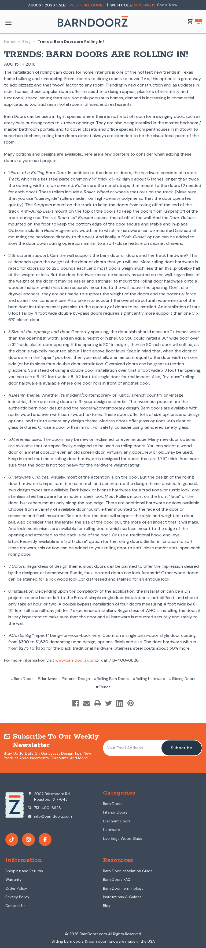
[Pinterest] (130, 703)
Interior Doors (115, 812)
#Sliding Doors (182, 678)
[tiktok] (11, 839)
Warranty (13, 879)
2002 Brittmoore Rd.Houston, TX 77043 (49, 796)
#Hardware (47, 678)
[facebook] (45, 839)
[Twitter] (108, 703)
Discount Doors (117, 821)
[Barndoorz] (93, 23)
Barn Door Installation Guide (128, 870)
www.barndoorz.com (75, 660)
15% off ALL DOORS (86, 5)
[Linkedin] (119, 703)
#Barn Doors (22, 678)
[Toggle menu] (8, 23)
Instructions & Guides (122, 896)
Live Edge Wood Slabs (122, 838)
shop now (167, 4)
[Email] (86, 703)
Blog (107, 905)
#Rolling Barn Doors (111, 678)
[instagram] (28, 839)
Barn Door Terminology (123, 888)
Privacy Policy (17, 896)
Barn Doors (113, 803)
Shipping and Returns (24, 870)
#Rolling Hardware (149, 678)
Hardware (111, 829)
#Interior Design (75, 678)
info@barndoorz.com (50, 816)
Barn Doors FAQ (116, 879)
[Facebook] (75, 703)
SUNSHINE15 (145, 5)
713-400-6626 (44, 807)
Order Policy (16, 888)
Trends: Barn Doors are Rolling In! (96, 54)
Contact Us (15, 905)
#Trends (103, 686)
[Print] (97, 703)
